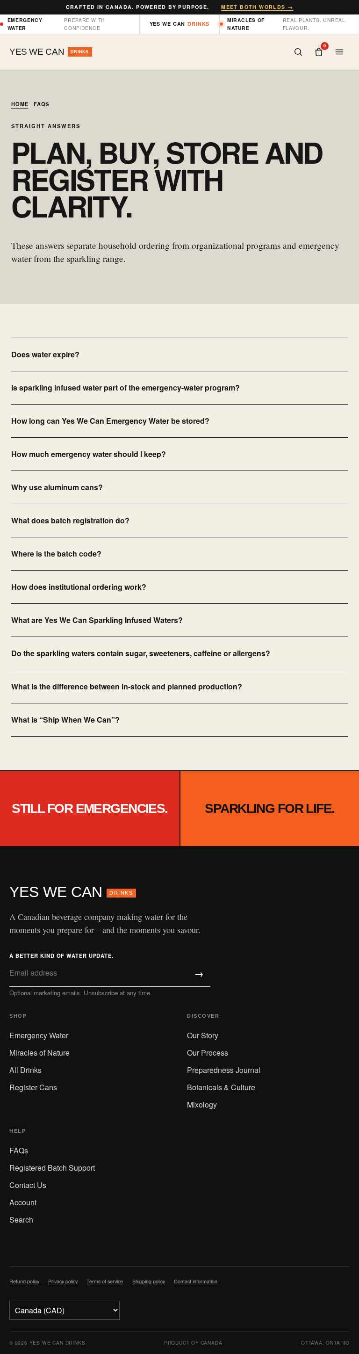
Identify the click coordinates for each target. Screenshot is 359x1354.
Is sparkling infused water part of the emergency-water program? (125, 387)
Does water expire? (45, 354)
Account (22, 1202)
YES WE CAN (71, 891)
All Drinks (25, 1069)
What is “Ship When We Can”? (65, 719)
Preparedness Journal (223, 1069)
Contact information (195, 1281)
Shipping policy (148, 1281)
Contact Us (27, 1185)
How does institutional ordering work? (78, 586)
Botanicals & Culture (221, 1087)
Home (20, 104)
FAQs (18, 1150)
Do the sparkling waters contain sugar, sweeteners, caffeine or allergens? (140, 653)
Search (21, 1219)
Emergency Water (38, 1035)
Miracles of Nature (39, 1052)
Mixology (202, 1104)
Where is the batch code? (56, 553)
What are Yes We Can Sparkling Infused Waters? (97, 620)
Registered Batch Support (52, 1167)
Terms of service (104, 1281)
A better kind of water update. (61, 955)
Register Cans (33, 1087)
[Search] (298, 52)
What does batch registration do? (70, 520)
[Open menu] (339, 52)
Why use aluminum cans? (57, 487)
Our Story (202, 1035)
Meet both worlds (257, 6)
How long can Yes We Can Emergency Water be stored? (110, 420)
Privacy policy (63, 1281)
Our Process (207, 1052)
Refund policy (24, 1281)
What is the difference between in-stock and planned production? (126, 686)
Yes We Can (180, 23)
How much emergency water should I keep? (88, 454)
